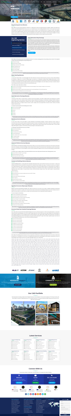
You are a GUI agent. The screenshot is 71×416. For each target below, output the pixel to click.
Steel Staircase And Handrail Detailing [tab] (18, 54)
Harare (43, 247)
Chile (28, 243)
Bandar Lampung (42, 240)
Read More (31, 52)
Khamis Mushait (28, 249)
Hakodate (19, 247)
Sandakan (28, 259)
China (32, 243)
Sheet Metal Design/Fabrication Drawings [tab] (18, 49)
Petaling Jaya (35, 256)
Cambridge (16, 242)
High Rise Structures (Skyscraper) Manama (21, 186)
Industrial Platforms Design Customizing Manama (18, 157)
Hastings (48, 247)
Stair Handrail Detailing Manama (16, 232)
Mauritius (46, 253)
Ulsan (19, 262)
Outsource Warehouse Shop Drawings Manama (29, 139)
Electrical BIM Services (40, 359)
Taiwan (48, 260)
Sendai (19, 260)
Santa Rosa (40, 259)
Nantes (41, 254)
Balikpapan (36, 240)
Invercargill (18, 248)
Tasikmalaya (22, 261)
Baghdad (24, 240)
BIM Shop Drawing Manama (23, 72)
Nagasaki (16, 254)
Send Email (52, 382)
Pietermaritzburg (42, 256)
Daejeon (37, 243)
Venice (58, 262)
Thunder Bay (48, 261)
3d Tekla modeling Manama (40, 93)
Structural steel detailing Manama (25, 92)
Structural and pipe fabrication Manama (22, 117)
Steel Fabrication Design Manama (29, 158)
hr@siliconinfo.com (35, 380)
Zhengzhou (17, 265)
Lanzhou (55, 249)
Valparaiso (47, 262)
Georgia (31, 246)
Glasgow (55, 246)
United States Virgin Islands (41, 262)
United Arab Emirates (23, 262)
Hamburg (31, 247)
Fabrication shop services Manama (31, 117)
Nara (46, 254)
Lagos (49, 249)
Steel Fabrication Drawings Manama (20, 96)
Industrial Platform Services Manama (20, 143)
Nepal (58, 254)
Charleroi (16, 243)
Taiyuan (51, 260)
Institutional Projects (15, 344)
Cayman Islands (39, 242)
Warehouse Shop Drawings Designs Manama (52, 140)
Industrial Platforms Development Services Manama (39, 159)
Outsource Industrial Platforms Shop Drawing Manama (43, 157)
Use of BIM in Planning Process (53, 355)
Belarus (25, 241)
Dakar (39, 243)
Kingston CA (43, 249)
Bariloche (58, 240)
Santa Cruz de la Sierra (33, 259)
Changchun (51, 242)
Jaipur (25, 248)
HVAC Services (26, 352)
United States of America (34, 262)
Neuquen (16, 255)
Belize (29, 241)
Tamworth (13, 261)
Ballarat (39, 240)
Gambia (20, 246)
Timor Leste (56, 261)
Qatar (46, 256)
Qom (51, 256)
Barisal (12, 241)
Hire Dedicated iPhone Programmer (28, 403)
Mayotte (49, 253)
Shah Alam (34, 260)
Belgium (27, 241)
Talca (58, 260)
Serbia (25, 260)
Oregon (39, 255)
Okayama (31, 255)
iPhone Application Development (28, 400)
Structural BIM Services (40, 358)
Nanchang (33, 254)
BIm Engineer (38, 354)
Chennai (21, 243)
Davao (55, 243)
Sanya (51, 259)
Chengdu (19, 243)
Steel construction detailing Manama (16, 92)
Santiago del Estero (47, 259)
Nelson (57, 254)
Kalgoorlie (39, 248)
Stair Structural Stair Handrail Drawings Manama (44, 72)
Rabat (53, 256)
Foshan (12, 246)
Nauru (52, 254)
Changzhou (13, 243)
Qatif (47, 256)
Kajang (36, 248)
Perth (31, 256)
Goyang (13, 247)
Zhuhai (20, 265)
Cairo (51, 241)
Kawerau (58, 248)
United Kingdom (29, 262)
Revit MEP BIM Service (40, 348)
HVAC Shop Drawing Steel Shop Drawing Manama (33, 72)
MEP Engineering (39, 341)
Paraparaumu (19, 256)
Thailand (37, 261)
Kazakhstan (13, 249)
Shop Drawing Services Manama (16, 72)
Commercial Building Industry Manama (21, 161)
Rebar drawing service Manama (53, 93)
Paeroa (41, 255)
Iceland (50, 247)
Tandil (15, 261)
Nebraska (54, 254)
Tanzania (17, 261)
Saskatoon (56, 259)
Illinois (54, 247)
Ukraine (17, 262)
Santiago (43, 259)
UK (15, 262)
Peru (32, 256)
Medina (58, 253)
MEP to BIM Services (39, 344)
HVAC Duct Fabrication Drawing (28, 359)
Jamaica (27, 248)
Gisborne (49, 246)
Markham (13, 253)
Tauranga (25, 261)
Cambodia (13, 242)
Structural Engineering (27, 341)
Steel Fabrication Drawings (15, 355)
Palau (43, 255)
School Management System (27, 408)
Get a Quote (17, 284)
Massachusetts (33, 253)
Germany (38, 246)
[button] (5, 10)
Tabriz (44, 260)
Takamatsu (56, 260)
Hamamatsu (28, 247)
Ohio (29, 255)
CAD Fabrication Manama (15, 116)
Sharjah (40, 260)
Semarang (16, 260)
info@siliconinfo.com (52, 380)
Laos (57, 249)
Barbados (55, 240)
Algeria (15, 240)
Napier (43, 254)
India (58, 247)
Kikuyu (38, 249)
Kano (47, 248)
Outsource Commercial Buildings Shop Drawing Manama (44, 182)
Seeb (14, 260)
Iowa (20, 248)
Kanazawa (44, 248)
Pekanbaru (24, 256)
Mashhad (29, 253)
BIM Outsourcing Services (40, 355)
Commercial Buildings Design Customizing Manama (19, 182)
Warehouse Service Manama (18, 119)
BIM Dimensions (51, 359)
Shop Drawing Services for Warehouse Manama (17, 139)
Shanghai (37, 260)
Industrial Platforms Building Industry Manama (47, 158)
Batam (18, 241)
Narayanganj (49, 254)
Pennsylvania (28, 256)
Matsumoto (36, 253)
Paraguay (16, 256)
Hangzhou (40, 247)
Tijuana (53, 261)
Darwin (53, 243)
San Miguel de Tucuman (17, 259)
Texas (35, 261)
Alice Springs (20, 240)
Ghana (41, 246)
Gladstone (52, 246)
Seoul (23, 260)
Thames (40, 261)
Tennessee (33, 261)
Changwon (58, 242)
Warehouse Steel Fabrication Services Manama (30, 140)
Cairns (49, 241)
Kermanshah (23, 249)
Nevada (19, 255)
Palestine (49, 255)
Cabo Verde (46, 241)
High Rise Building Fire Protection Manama (17, 206)
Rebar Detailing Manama (17, 75)
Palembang (45, 255)
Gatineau (22, 246)
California (55, 241)
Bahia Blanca (30, 240)
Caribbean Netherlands (31, 242)
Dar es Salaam (47, 243)
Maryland (26, 253)
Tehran (28, 261)
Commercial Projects (51, 344)
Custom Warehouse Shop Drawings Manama (54, 139)
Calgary (53, 241)
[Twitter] (28, 394)
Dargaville (51, 243)
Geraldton (36, 246)
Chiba (27, 243)
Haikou (15, 247)
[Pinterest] (35, 394)
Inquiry (59, 1)
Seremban (28, 260)
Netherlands (13, 255)
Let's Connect (65, 1)
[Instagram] (31, 394)
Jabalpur (23, 248)
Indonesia (15, 248)
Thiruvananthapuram (44, 261)
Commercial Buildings (15, 359)
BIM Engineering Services (40, 352)
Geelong (25, 246)
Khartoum (32, 249)
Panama (56, 255)
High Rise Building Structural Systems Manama (45, 206)
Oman (37, 255)
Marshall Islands (19, 253)
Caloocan (58, 241)
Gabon (14, 246)
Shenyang (42, 260)
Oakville (25, 255)
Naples (45, 254)
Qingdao (50, 256)
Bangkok (49, 240)
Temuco (30, 261)
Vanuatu (53, 262)
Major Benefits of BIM (52, 358)
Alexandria (13, 240)
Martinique (23, 253)
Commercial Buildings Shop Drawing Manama (22, 183)
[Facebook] (26, 394)
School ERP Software (26, 409)
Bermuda (43, 241)
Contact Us (15, 15)
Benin (36, 241)
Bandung (46, 240)
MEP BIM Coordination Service (40, 345)
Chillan (30, 243)
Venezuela (56, 262)
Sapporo (53, 259)
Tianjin (51, 261)
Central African (43, 242)
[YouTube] (40, 394)
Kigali (36, 249)
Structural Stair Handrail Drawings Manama (33, 232)
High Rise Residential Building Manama (31, 207)
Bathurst (20, 241)
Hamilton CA (37, 247)
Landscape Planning (14, 348)
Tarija (19, 261)
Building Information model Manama (38, 94)
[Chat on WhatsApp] (45, 394)
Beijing (23, 241)
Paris (22, 256)
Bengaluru (34, 241)
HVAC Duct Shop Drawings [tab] (16, 52)
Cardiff (26, 242)
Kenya (21, 249)
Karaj (51, 248)
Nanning (38, 254)
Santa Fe (37, 259)
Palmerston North (52, 255)
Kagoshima (33, 248)
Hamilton (34, 247)
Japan (29, 248)
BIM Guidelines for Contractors (53, 352)
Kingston (40, 249)
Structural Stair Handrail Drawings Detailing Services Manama (40, 73)
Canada (19, 242)
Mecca (54, 253)
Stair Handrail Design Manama (23, 232)
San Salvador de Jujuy (23, 259)
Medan (56, 253)
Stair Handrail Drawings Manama (29, 73)
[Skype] (43, 394)
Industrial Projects (14, 345)
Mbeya (52, 253)
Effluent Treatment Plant (28, 348)
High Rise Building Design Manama (55, 206)
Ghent (45, 246)
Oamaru (27, 255)
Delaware (58, 243)
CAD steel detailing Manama (15, 93)
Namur (31, 254)
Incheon (57, 247)
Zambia (15, 265)
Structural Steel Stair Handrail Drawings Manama (23, 209)
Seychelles (31, 260)
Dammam (43, 243)
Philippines (38, 256)
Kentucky (19, 249)
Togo (58, 261)
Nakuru (26, 254)
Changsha (55, 242)
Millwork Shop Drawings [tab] (15, 45)
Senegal (21, 260)
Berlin (41, 241)
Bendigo (32, 241)
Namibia (29, 254)
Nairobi (21, 254)
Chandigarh (48, 242)
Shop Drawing (19, 25)
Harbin (45, 247)
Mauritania (43, 253)
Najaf (22, 254)
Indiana (12, 248)
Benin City (39, 241)
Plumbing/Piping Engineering (53, 341)
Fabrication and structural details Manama (53, 117)
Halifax (21, 247)
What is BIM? (51, 354)
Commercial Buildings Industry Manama (48, 183)
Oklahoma (34, 255)
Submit (65, 414)
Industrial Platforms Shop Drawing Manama (20, 158)
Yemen (12, 265)
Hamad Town (24, 247)
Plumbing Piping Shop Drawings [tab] (17, 47)
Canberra (21, 242)
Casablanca (35, 242)
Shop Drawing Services (15, 352)
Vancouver (50, 262)
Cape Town (24, 242)
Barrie (14, 241)
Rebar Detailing (14, 354)
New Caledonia (22, 255)
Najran (24, 254)
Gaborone (17, 246)
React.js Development (27, 404)
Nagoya (18, 254)
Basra (16, 241)
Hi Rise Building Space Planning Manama (35, 206)
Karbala (53, 248)
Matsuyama (40, 253)
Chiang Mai (24, 243)
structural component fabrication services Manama (49, 116)
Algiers (18, 240)
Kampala (42, 248)
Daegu (34, 243)
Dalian (41, 243)
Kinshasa (47, 249)
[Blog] (38, 394)
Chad (46, 242)
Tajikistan (53, 260)
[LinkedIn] (33, 394)
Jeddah (31, 248)
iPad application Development (28, 405)
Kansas (49, 248)
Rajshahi (55, 256)
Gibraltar (47, 246)
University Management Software (28, 412)
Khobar (34, 249)
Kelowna (16, 249)
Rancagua (58, 256)
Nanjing (36, 254)
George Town (28, 246)
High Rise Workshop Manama (48, 207)
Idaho (52, 247)
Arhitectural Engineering (15, 341)
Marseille (15, 253)
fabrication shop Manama (29, 116)
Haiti (16, 247)
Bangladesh (52, 240)
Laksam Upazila (52, 249)
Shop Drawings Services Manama (37, 141)
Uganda (14, 262)
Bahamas (27, 240)
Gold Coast (58, 246)
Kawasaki (55, 248)
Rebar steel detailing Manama (49, 92)
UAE (12, 262)
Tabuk (46, 260)
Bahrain (33, 240)
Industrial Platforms (14, 358)
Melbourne (13, 254)
